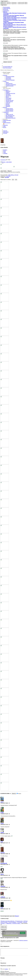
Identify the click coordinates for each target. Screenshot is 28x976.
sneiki (2, 907)
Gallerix (6, 969)
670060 (2, 812)
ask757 (2, 801)
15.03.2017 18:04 (4, 803)
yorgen (2, 823)
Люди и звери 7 (17, 923)
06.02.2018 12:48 (4, 864)
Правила (12, 973)
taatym (2, 874)
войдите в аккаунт (23, 940)
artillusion (3, 896)
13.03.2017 (8, 176)
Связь (4, 152)
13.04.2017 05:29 (4, 813)
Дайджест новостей (7, 61)
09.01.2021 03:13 (4, 875)
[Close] (13, 70)
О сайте (9, 972)
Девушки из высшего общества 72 (8, 921)
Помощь (2, 972)
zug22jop (3, 852)
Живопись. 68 (10, 923)
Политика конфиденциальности (8, 974)
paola (2, 841)
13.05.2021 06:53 (4, 887)
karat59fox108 (4, 863)
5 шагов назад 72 (20, 921)
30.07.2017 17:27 (4, 842)
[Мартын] (6, 161)
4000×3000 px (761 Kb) (13, 174)
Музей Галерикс (6, 73)
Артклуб (7, 87)
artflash (2, 832)
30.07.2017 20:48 (4, 853)
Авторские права (19, 974)
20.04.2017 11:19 (4, 824)
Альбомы (5, 153)
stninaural (3, 886)
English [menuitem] (8, 66)
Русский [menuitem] (5, 66)
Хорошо (22, 932)
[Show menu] (8, 1)
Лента (4, 151)
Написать (14, 793)
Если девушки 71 (14, 922)
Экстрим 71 (21, 922)
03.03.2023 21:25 (4, 898)
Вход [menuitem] (4, 67)
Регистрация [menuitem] (8, 67)
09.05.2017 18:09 (4, 833)
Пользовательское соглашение (20, 973)
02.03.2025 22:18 (4, 908)
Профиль (5, 149)
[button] (6, 7)
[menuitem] (11, 66)
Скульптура (3, 159)
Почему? (17, 916)
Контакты (13, 972)
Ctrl (13, 179)
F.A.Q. (6, 972)
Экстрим (7, 177)
